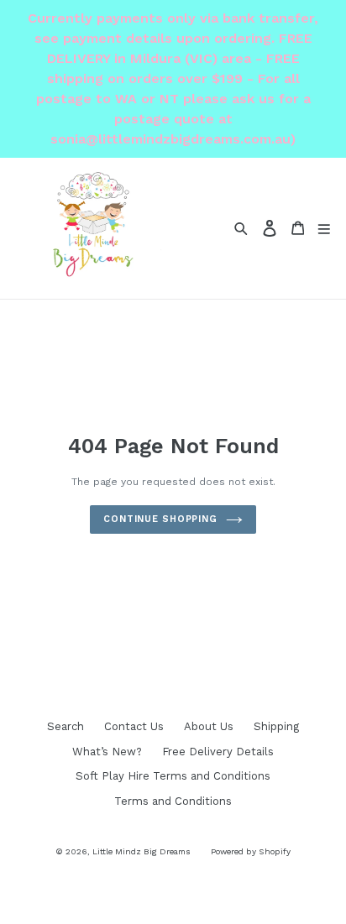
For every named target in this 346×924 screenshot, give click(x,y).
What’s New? (107, 751)
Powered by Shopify (251, 851)
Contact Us (134, 726)
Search (65, 726)
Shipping (276, 726)
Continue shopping (160, 519)
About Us (208, 726)
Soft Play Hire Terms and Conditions (173, 776)
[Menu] (324, 228)
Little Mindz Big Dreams (141, 851)
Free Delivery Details (218, 751)
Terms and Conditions (173, 801)
